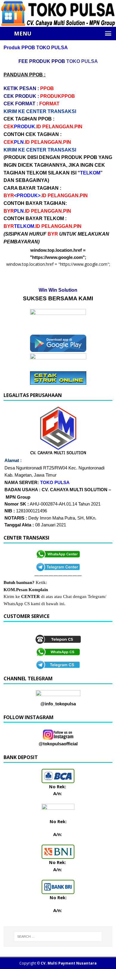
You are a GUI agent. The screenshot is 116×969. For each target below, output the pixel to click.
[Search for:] (58, 936)
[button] (62, 33)
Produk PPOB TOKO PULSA (36, 47)
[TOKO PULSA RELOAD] (58, 23)
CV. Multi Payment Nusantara (69, 963)
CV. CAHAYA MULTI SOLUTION (74, 489)
